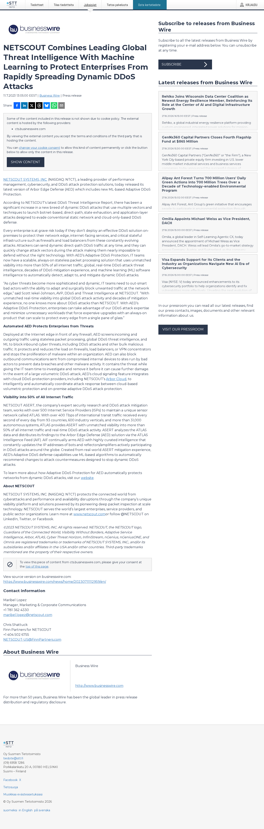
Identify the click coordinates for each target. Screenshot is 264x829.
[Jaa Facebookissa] (17, 106)
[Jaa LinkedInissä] (24, 106)
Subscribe (172, 64)
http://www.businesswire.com (99, 686)
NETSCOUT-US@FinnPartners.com (32, 640)
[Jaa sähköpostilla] (61, 106)
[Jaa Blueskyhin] (46, 106)
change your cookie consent (39, 148)
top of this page (37, 566)
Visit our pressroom (183, 329)
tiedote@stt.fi (13, 758)
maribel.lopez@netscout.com (27, 615)
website (87, 478)
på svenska (42, 810)
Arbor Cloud (116, 379)
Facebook (10, 780)
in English (26, 810)
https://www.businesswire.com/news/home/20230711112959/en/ (54, 582)
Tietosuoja (10, 787)
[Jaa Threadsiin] (39, 106)
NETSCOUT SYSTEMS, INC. (25, 179)
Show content (25, 162)
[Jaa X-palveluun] (31, 106)
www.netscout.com (89, 514)
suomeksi (10, 810)
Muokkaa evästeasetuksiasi (22, 794)
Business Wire (49, 95)
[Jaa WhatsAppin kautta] (54, 106)
